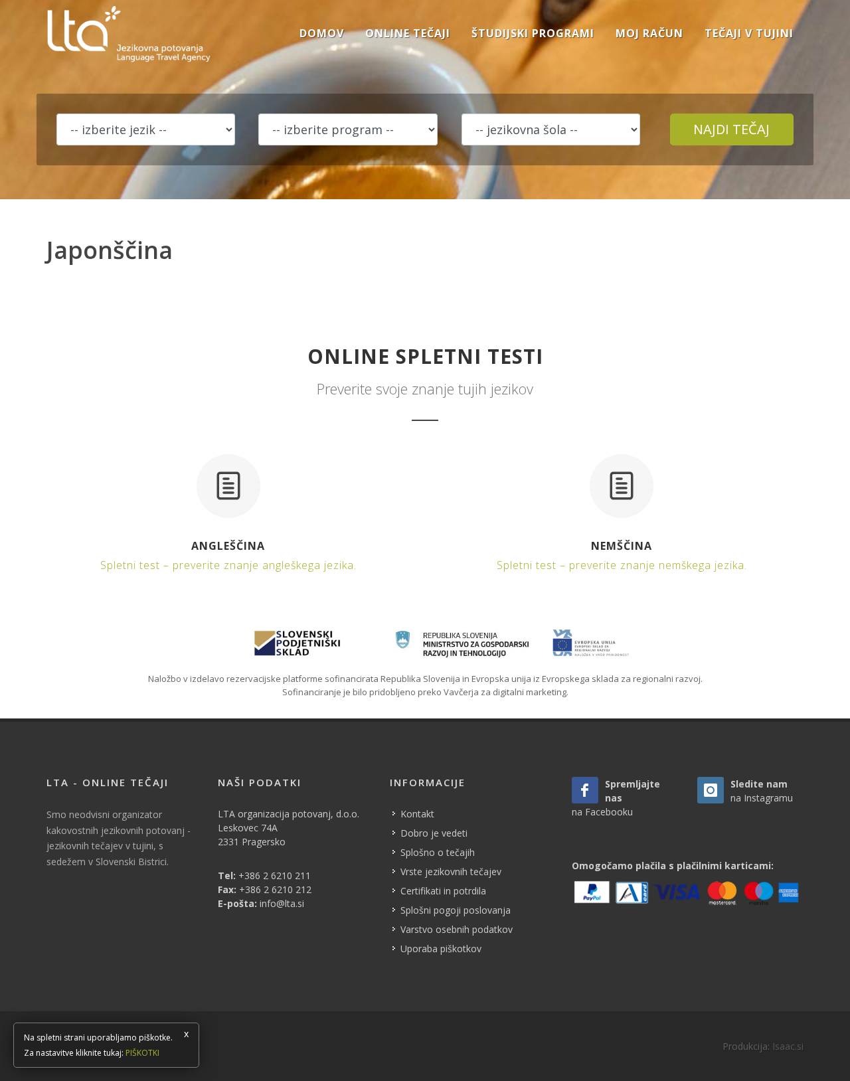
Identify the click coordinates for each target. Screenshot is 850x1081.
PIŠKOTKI (142, 1052)
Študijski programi (532, 33)
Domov (321, 33)
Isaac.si (788, 1046)
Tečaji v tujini (749, 33)
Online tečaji (407, 33)
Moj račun (649, 33)
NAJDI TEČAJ (731, 129)
